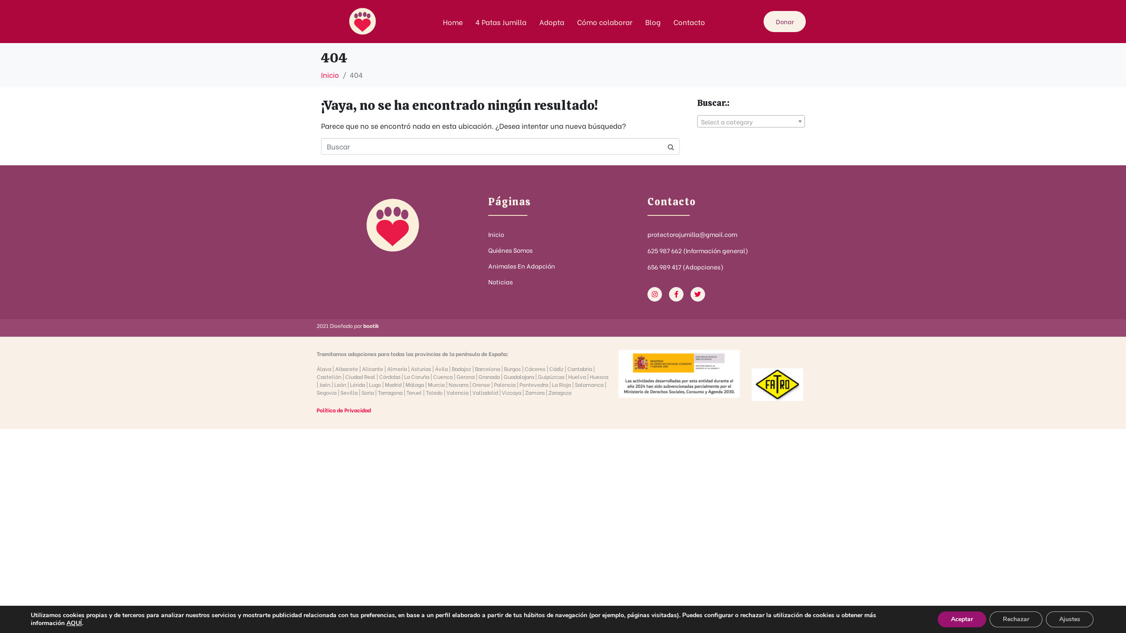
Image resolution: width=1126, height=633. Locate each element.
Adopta (551, 22)
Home (453, 22)
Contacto (689, 22)
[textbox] (751, 122)
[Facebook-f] (676, 294)
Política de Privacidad (344, 410)
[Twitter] (698, 294)
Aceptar (962, 619)
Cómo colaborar (604, 22)
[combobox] (751, 121)
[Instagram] (654, 294)
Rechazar (1016, 619)
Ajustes (1069, 619)
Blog (653, 22)
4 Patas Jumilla (500, 22)
